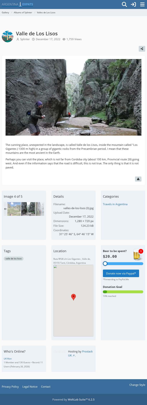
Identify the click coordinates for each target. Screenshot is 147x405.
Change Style (137, 385)
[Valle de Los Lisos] (14, 209)
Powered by (73, 399)
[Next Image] (135, 98)
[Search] (124, 4)
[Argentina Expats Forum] (17, 4)
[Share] (142, 49)
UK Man (8, 358)
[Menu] (142, 4)
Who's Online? (14, 351)
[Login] (133, 4)
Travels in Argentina (115, 204)
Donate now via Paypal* (121, 273)
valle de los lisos (14, 258)
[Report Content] (138, 179)
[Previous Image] (11, 98)
